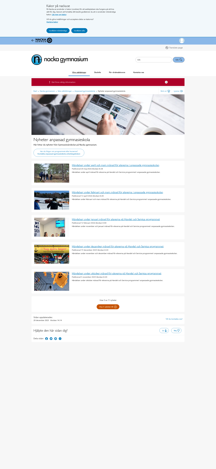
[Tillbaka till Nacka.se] (42, 40)
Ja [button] (163, 331)
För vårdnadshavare (117, 72)
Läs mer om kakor (59, 14)
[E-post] (60, 338)
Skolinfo (97, 72)
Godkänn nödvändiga (58, 31)
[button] (181, 40)
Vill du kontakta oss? (174, 319)
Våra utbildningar (79, 72)
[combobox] (153, 59)
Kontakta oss (138, 72)
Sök (177, 60)
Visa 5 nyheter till (106, 307)
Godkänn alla (79, 31)
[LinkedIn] (55, 338)
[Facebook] (46, 338)
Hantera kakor (52, 22)
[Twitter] (51, 338)
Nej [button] (175, 331)
